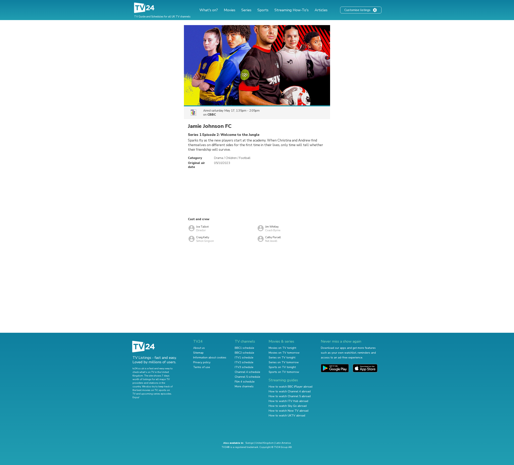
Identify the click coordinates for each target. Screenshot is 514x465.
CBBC (211, 115)
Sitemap (198, 353)
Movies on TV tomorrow (284, 353)
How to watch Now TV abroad (288, 411)
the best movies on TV (145, 390)
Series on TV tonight (282, 357)
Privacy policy (201, 362)
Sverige (249, 443)
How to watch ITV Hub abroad (288, 401)
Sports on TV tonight (282, 367)
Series (246, 10)
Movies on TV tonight (282, 348)
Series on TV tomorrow (284, 362)
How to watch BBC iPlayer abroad (290, 387)
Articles (321, 10)
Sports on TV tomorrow (284, 372)
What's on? (208, 10)
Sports (262, 10)
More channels (244, 386)
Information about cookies (209, 357)
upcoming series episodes (156, 393)
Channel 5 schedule (247, 377)
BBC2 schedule (244, 353)
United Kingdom (264, 443)
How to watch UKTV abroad (287, 415)
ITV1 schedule (244, 357)
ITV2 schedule (244, 362)
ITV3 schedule (244, 367)
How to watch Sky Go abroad (288, 406)
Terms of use (201, 367)
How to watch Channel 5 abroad (290, 396)
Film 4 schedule (245, 382)
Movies (229, 10)
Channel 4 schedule (247, 372)
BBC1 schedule (244, 348)
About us (199, 348)
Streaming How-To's (291, 10)
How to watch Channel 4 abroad (290, 391)
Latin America (283, 443)
